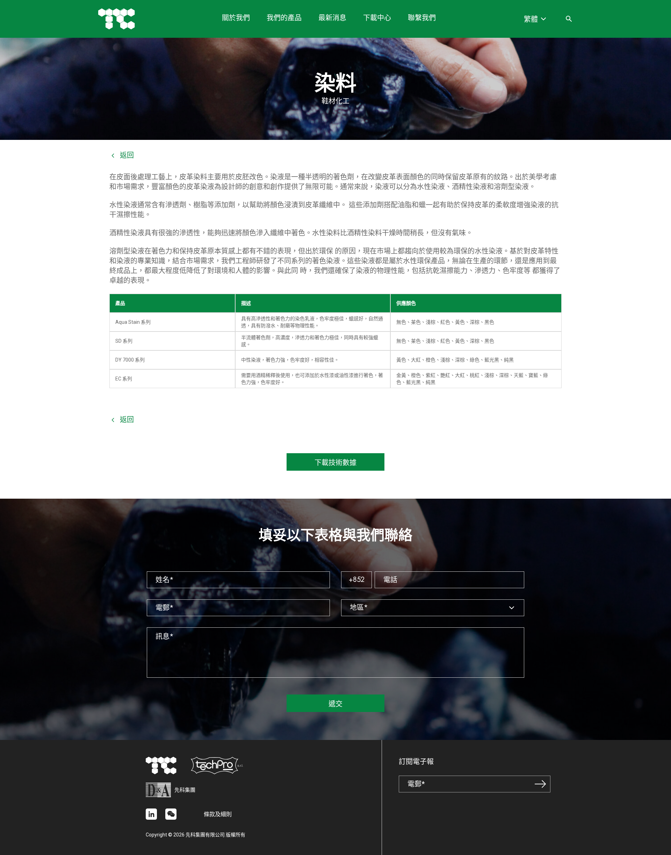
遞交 (335, 704)
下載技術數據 (335, 462)
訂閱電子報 (416, 762)
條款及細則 (218, 814)
